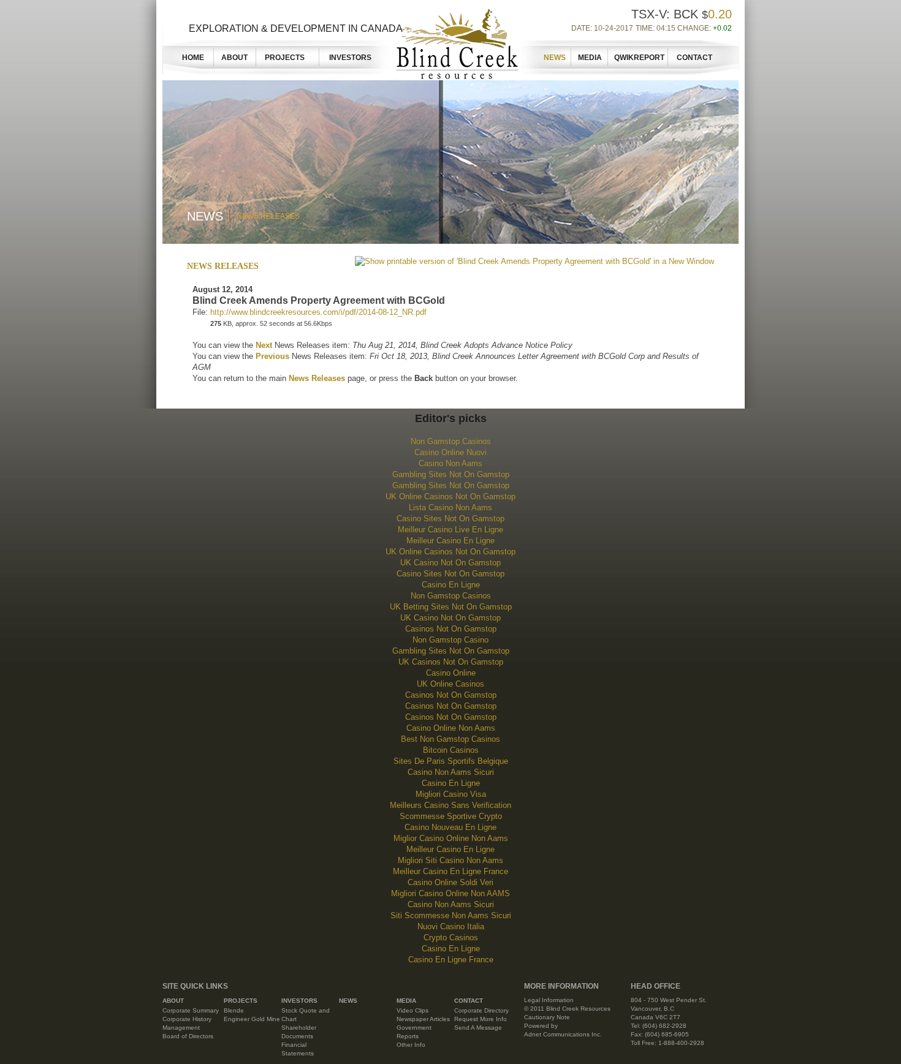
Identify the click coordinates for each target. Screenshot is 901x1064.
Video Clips (412, 1010)
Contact (694, 57)
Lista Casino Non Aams (450, 507)
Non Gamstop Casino (450, 639)
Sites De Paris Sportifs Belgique (450, 761)
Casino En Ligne (451, 584)
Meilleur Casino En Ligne (450, 540)
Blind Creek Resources (455, 41)
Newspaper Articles (423, 1019)
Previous (272, 356)
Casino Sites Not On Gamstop (450, 518)
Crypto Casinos (451, 937)
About (234, 57)
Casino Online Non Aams (450, 728)
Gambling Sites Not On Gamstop (450, 474)
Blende (234, 1010)
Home (193, 57)
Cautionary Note (547, 1017)
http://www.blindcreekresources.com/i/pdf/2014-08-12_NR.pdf (318, 312)
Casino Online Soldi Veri (450, 882)
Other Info (411, 1044)
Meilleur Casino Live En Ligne (450, 529)
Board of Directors (187, 1036)
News (555, 57)
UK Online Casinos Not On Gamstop (450, 496)
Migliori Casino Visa (451, 794)
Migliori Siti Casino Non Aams (450, 860)
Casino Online (451, 672)
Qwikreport (639, 57)
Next (264, 345)
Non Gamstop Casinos (451, 441)
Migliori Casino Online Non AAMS (450, 893)
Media (590, 57)
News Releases (268, 216)
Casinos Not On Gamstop (450, 628)
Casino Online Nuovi (450, 452)
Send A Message (478, 1027)
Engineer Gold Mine (252, 1019)
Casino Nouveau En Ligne (450, 827)
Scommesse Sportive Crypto (451, 816)
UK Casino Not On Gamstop (450, 562)
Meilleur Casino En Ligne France (450, 871)
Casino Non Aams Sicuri (451, 772)
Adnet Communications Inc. (563, 1034)
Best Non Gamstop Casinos (450, 739)
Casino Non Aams (450, 463)
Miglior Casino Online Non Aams (450, 838)
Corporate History (186, 1019)
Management (181, 1027)
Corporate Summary (190, 1010)
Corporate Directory (481, 1010)
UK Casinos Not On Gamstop (450, 661)
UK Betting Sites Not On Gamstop (451, 606)
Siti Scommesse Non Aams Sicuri (450, 915)
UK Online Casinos (450, 684)
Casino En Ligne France (450, 959)
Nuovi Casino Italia (450, 926)
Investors (350, 57)
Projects (288, 57)
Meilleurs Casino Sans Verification (450, 805)
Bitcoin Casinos (451, 750)
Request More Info (480, 1019)
